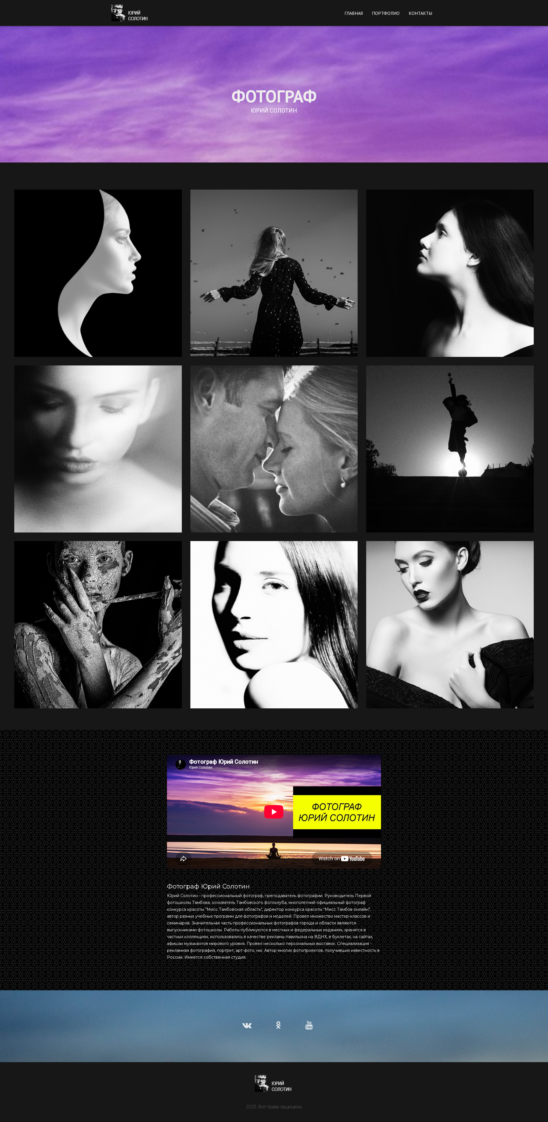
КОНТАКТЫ (420, 13)
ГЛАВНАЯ (353, 13)
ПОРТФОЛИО (386, 13)
